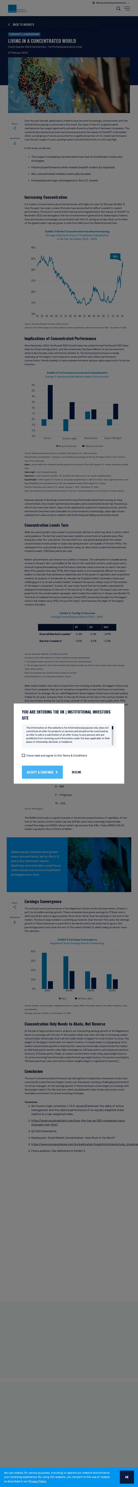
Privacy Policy (37, 1481)
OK (127, 1477)
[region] (69, 735)
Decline (76, 772)
